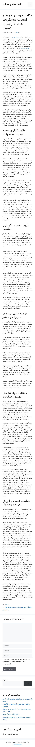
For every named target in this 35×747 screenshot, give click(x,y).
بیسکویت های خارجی (17, 37)
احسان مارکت (25, 48)
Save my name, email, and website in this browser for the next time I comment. (17, 662)
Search (5, 680)
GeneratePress (17, 744)
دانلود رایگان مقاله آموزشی (11, 714)
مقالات (7, 604)
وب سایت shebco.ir (12, 4)
